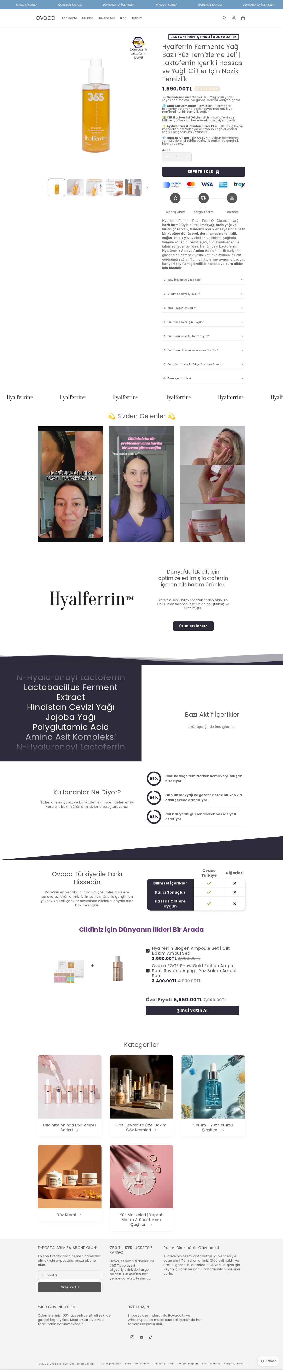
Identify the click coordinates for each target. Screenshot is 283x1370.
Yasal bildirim (211, 1363)
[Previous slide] (41, 484)
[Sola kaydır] (42, 187)
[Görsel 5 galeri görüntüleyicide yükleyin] (133, 187)
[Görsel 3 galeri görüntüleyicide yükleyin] (94, 187)
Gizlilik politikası (110, 1363)
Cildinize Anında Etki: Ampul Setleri (69, 1127)
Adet (166, 150)
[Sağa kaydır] (147, 187)
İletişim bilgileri (188, 1363)
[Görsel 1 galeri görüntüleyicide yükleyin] (56, 187)
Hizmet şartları (164, 1363)
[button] (224, 18)
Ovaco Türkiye (59, 1363)
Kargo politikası (234, 1363)
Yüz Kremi (67, 1214)
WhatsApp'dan (140, 1319)
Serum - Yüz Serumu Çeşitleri (213, 1127)
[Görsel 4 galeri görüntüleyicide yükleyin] (113, 187)
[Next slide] (241, 484)
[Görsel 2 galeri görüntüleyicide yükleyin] (75, 187)
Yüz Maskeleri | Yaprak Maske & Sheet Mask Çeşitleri (141, 1219)
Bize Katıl (69, 1287)
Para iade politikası (138, 1363)
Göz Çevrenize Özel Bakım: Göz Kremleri (141, 1127)
